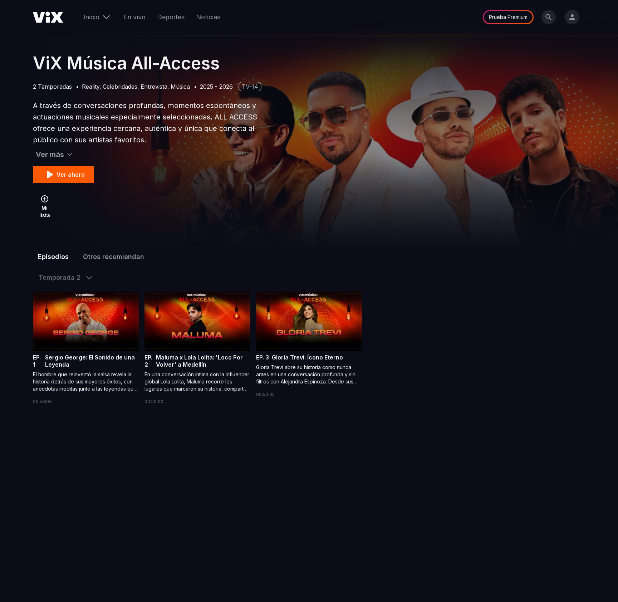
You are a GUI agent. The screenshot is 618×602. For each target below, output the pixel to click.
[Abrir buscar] (548, 17)
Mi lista (44, 211)
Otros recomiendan (113, 256)
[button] (86, 348)
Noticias (208, 17)
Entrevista (154, 86)
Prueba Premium (508, 17)
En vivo (135, 17)
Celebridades (120, 86)
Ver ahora (71, 174)
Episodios (53, 256)
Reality (90, 86)
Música (180, 86)
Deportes (171, 17)
